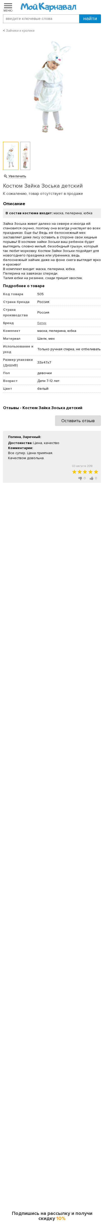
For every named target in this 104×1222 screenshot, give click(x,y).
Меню (8, 10)
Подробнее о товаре (24, 286)
